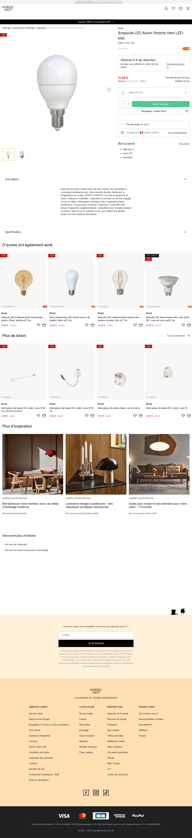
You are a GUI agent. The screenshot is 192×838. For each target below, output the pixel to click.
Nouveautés (113, 730)
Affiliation (143, 730)
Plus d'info (184, 143)
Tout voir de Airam (176, 335)
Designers (112, 724)
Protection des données (41, 758)
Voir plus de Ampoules (16, 544)
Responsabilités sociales (151, 719)
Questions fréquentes (39, 736)
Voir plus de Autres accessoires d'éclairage (26, 550)
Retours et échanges (39, 719)
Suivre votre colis (37, 747)
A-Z (109, 769)
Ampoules (41, 28)
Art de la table (86, 713)
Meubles (83, 741)
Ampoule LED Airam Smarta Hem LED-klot (66, 28)
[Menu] (187, 8)
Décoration (84, 724)
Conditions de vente (39, 752)
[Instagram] (96, 792)
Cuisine (83, 719)
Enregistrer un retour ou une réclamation (49, 724)
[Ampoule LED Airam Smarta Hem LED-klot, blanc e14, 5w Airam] (57, 89)
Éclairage (6, 28)
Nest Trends (113, 763)
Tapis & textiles (86, 736)
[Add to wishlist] (38, 325)
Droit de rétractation (39, 780)
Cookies (33, 763)
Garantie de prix (37, 769)
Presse (142, 736)
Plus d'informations (177, 132)
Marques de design (117, 719)
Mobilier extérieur (88, 747)
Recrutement (145, 724)
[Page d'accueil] (8, 8)
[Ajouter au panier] (44, 325)
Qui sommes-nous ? (148, 713)
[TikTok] (106, 792)
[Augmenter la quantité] (129, 104)
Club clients (34, 730)
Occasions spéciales (117, 752)
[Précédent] (5, 89)
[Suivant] (109, 89)
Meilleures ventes (116, 741)
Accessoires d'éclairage (24, 28)
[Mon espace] (166, 8)
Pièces (110, 758)
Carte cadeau (86, 752)
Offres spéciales (115, 736)
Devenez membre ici (175, 65)
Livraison (33, 741)
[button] (123, 49)
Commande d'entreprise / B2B (44, 774)
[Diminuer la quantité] (120, 104)
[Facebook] (86, 792)
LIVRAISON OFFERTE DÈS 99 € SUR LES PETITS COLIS (98, 2)
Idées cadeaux (114, 747)
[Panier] (180, 8)
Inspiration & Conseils (117, 713)
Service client (35, 713)
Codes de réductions (117, 774)
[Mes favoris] (173, 8)
